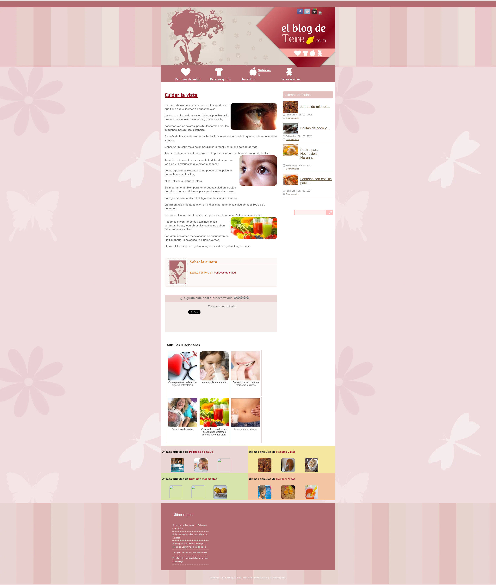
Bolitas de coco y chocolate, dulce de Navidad (189, 536)
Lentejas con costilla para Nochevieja (189, 552)
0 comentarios (292, 118)
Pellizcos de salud (225, 272)
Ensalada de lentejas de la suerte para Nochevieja (190, 560)
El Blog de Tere (234, 577)
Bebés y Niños (285, 478)
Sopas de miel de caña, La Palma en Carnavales (189, 527)
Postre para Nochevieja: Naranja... (309, 153)
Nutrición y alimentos (203, 478)
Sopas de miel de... (315, 107)
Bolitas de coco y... (314, 128)
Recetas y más (285, 451)
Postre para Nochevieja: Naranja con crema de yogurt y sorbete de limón (189, 545)
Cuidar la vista (181, 95)
